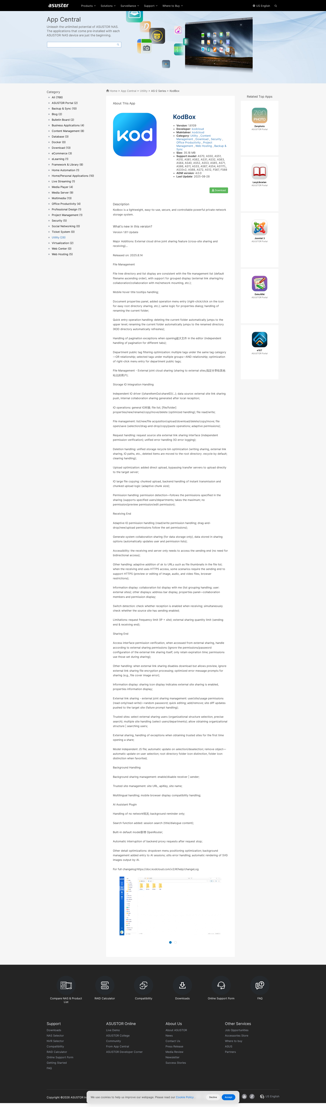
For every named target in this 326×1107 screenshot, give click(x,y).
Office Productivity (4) (66, 203)
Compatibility (55, 1046)
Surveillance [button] (129, 5)
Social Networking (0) (66, 226)
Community (113, 1041)
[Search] (275, 5)
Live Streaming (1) (63, 181)
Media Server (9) (62, 192)
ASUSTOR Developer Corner (124, 1052)
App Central (128, 91)
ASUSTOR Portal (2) (65, 103)
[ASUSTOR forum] (252, 1096)
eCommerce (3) (62, 153)
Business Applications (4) (68, 125)
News (169, 1035)
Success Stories (176, 1062)
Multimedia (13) (62, 198)
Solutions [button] (107, 5)
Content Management (193, 137)
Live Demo (113, 1030)
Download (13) (61, 147)
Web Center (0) (61, 248)
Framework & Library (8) (67, 164)
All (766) (57, 97)
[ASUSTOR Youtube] (244, 1096)
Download (202, 139)
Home (113, 91)
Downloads (54, 1030)
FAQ (49, 1068)
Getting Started (57, 1062)
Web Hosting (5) (62, 254)
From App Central (117, 1046)
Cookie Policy (185, 1097)
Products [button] (87, 5)
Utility (144, 91)
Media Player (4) (62, 187)
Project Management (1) (67, 215)
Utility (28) (59, 237)
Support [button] (149, 5)
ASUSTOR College (118, 1035)
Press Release (174, 1046)
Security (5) (59, 220)
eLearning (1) (60, 159)
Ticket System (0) (63, 231)
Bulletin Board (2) (63, 119)
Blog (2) (57, 114)
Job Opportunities (236, 1030)
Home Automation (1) (65, 170)
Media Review (174, 1052)
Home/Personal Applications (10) (73, 175)
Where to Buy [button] (171, 5)
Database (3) (60, 136)
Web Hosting (204, 146)
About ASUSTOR (176, 1030)
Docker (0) (59, 142)
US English (262, 5)
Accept (228, 1097)
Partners (230, 1052)
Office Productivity (189, 142)
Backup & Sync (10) (64, 108)
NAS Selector (55, 1035)
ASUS (228, 1046)
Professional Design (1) (66, 209)
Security (216, 139)
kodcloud (198, 129)
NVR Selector (55, 1041)
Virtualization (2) (63, 243)
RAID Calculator (57, 1052)
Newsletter (172, 1057)
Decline (213, 1097)
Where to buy (233, 1041)
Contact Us (173, 1041)
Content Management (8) (68, 131)
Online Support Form (60, 1057)
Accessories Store (236, 1035)
